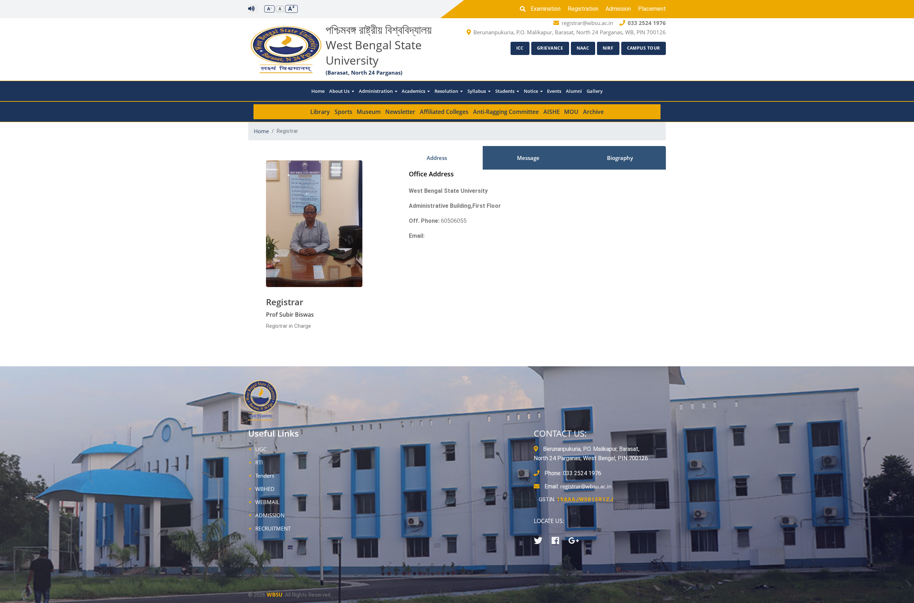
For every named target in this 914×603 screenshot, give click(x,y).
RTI (259, 462)
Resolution (447, 91)
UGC (260, 449)
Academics (414, 91)
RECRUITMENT (273, 528)
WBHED (265, 488)
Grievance (550, 48)
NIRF (608, 48)
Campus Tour (644, 48)
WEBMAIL (267, 502)
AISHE (551, 112)
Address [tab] (437, 157)
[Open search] (524, 9)
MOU (571, 112)
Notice (531, 91)
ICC (520, 48)
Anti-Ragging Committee (506, 112)
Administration (376, 91)
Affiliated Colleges (444, 112)
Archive (593, 112)
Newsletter (400, 112)
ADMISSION (270, 515)
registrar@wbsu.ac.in (586, 486)
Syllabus (477, 91)
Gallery (595, 91)
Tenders (264, 475)
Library (320, 112)
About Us (340, 91)
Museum (369, 112)
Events (554, 91)
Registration (583, 8)
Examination (546, 8)
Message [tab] (528, 157)
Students (505, 91)
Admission (618, 8)
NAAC (583, 48)
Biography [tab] (620, 157)
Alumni (574, 91)
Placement (652, 8)
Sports (343, 112)
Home (318, 91)
